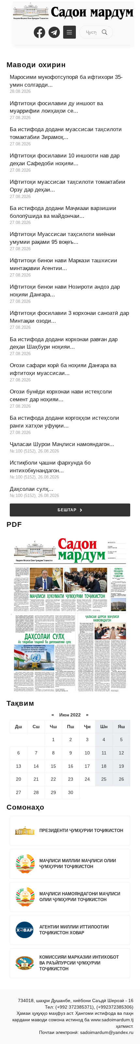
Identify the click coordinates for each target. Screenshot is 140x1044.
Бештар (67, 510)
